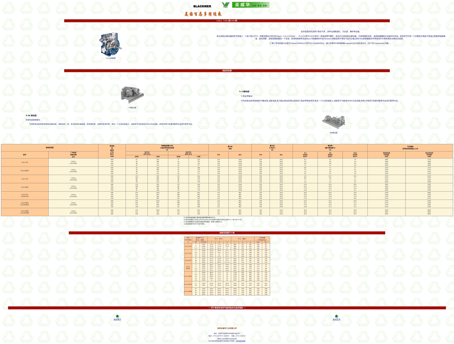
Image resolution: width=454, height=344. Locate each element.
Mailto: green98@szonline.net (227, 338)
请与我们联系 (240, 341)
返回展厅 (117, 319)
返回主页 (336, 319)
